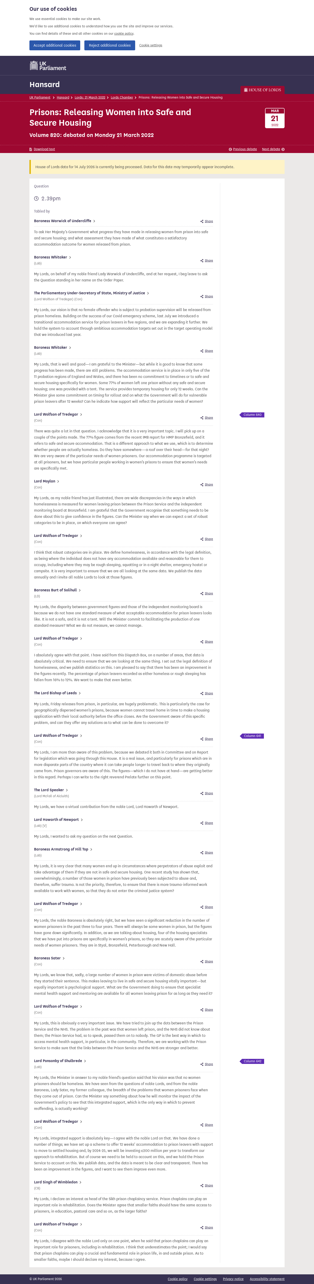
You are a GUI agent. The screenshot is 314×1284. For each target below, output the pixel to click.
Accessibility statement (267, 1279)
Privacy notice (233, 1279)
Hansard (44, 84)
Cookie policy (178, 1279)
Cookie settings (150, 45)
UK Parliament (39, 97)
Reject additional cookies (110, 45)
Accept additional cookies (55, 45)
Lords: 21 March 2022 (90, 97)
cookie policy (123, 34)
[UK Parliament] (48, 65)
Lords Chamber (122, 97)
